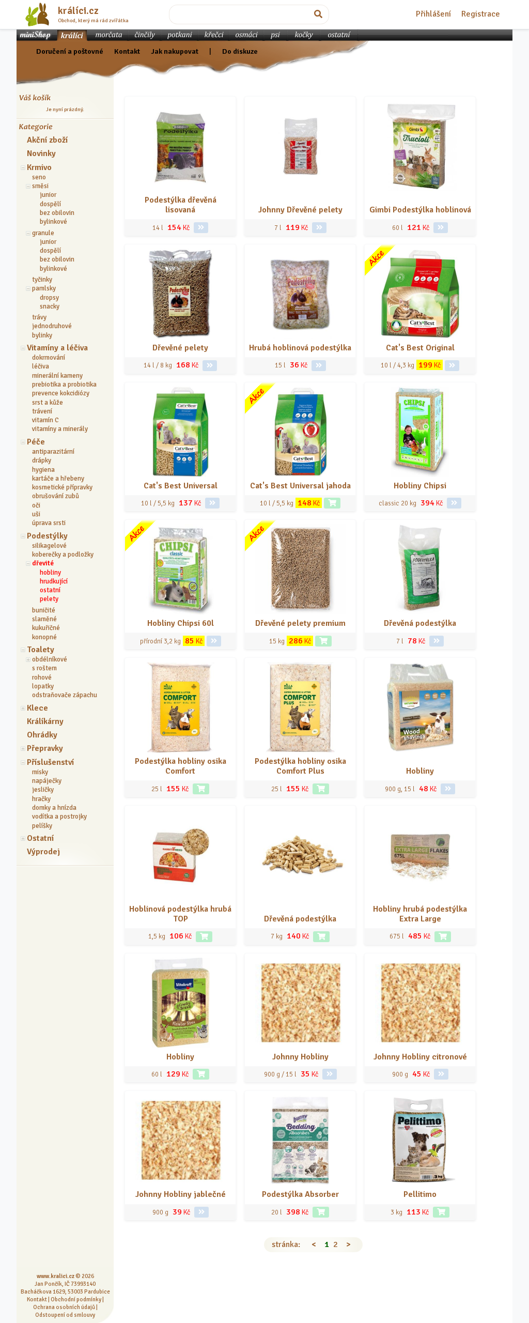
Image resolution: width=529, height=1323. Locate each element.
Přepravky (45, 748)
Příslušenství (50, 762)
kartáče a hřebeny (58, 478)
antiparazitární (53, 452)
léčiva (40, 366)
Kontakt (127, 51)
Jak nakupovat (174, 51)
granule (43, 233)
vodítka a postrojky (59, 816)
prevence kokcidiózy (60, 393)
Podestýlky (47, 536)
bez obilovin (57, 213)
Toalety (40, 649)
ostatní (50, 590)
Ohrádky (42, 735)
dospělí (50, 204)
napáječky (46, 781)
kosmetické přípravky (62, 487)
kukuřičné (46, 628)
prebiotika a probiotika (64, 384)
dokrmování (48, 357)
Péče (36, 442)
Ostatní (40, 838)
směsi (40, 186)
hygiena (43, 470)
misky (40, 772)
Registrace (480, 14)
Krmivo (39, 167)
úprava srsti (49, 523)
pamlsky (44, 288)
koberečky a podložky (63, 554)
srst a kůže (47, 402)
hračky (41, 799)
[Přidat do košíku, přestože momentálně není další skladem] (201, 788)
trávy (39, 317)
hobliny (50, 572)
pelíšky (42, 826)
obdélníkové (49, 659)
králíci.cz (78, 11)
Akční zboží (47, 140)
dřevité (43, 563)
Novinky (41, 153)
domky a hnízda (54, 808)
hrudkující (54, 581)
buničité (43, 610)
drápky (41, 460)
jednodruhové (52, 326)
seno (39, 177)
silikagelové (49, 546)
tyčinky (42, 279)
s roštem (44, 668)
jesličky (43, 790)
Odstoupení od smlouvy (65, 1314)
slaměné (44, 619)
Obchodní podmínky (76, 1299)
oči (36, 505)
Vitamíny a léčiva (57, 348)
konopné (44, 637)
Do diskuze (240, 51)
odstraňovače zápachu (64, 695)
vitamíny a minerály (60, 429)
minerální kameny (57, 376)
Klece (37, 708)
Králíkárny (45, 721)
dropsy (49, 298)
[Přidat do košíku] (332, 503)
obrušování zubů (55, 496)
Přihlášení (433, 14)
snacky (49, 306)
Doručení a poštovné (69, 51)
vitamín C (45, 420)
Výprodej (43, 852)
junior (48, 195)
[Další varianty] (201, 227)
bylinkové (53, 222)
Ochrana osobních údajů (64, 1307)
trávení (42, 411)
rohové (42, 677)
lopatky (43, 686)
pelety (49, 599)
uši (36, 514)
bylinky (42, 335)
